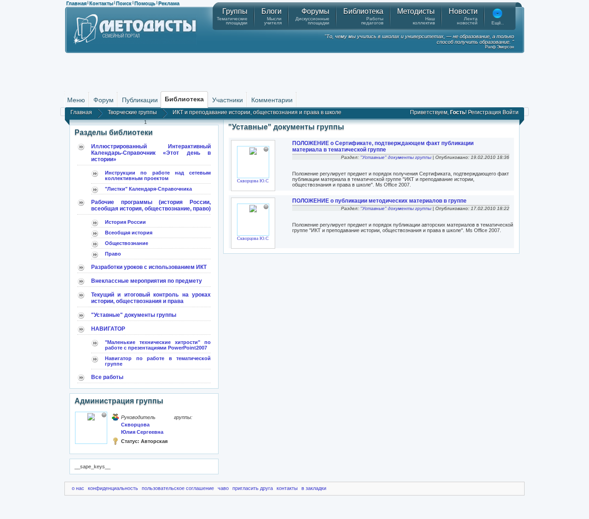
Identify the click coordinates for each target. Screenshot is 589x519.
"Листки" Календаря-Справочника (148, 189)
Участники (227, 100)
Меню (76, 100)
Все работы (107, 377)
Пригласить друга (252, 488)
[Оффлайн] (104, 415)
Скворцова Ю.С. (253, 180)
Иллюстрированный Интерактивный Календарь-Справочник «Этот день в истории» (151, 153)
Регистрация (484, 112)
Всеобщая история (128, 232)
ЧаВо (223, 488)
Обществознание (126, 243)
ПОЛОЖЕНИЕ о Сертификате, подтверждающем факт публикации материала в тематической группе (383, 146)
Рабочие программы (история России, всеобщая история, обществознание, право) (151, 205)
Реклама (168, 3)
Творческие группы (132, 112)
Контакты (101, 3)
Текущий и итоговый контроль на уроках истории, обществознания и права (151, 298)
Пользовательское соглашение (178, 488)
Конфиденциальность (113, 488)
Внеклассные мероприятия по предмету (146, 281)
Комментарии (272, 100)
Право (113, 254)
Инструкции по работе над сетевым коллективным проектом (158, 175)
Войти (510, 112)
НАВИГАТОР (108, 329)
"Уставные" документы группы (133, 315)
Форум (103, 100)
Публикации (140, 100)
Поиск (124, 3)
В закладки (313, 488)
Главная (76, 3)
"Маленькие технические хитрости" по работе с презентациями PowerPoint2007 (158, 344)
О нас (78, 488)
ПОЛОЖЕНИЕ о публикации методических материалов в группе (379, 201)
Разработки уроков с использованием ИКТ (149, 267)
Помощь (145, 3)
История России (125, 222)
